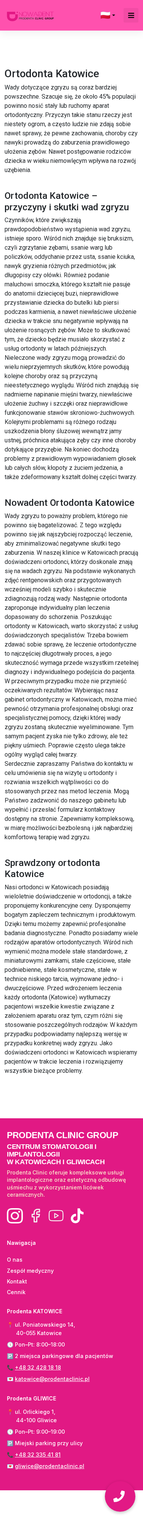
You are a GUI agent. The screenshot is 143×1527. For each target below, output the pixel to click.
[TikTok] (77, 1216)
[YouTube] (56, 1216)
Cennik (16, 1292)
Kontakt (17, 1281)
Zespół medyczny (30, 1270)
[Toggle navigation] (131, 15)
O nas (14, 1259)
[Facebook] (35, 1216)
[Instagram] (15, 1216)
